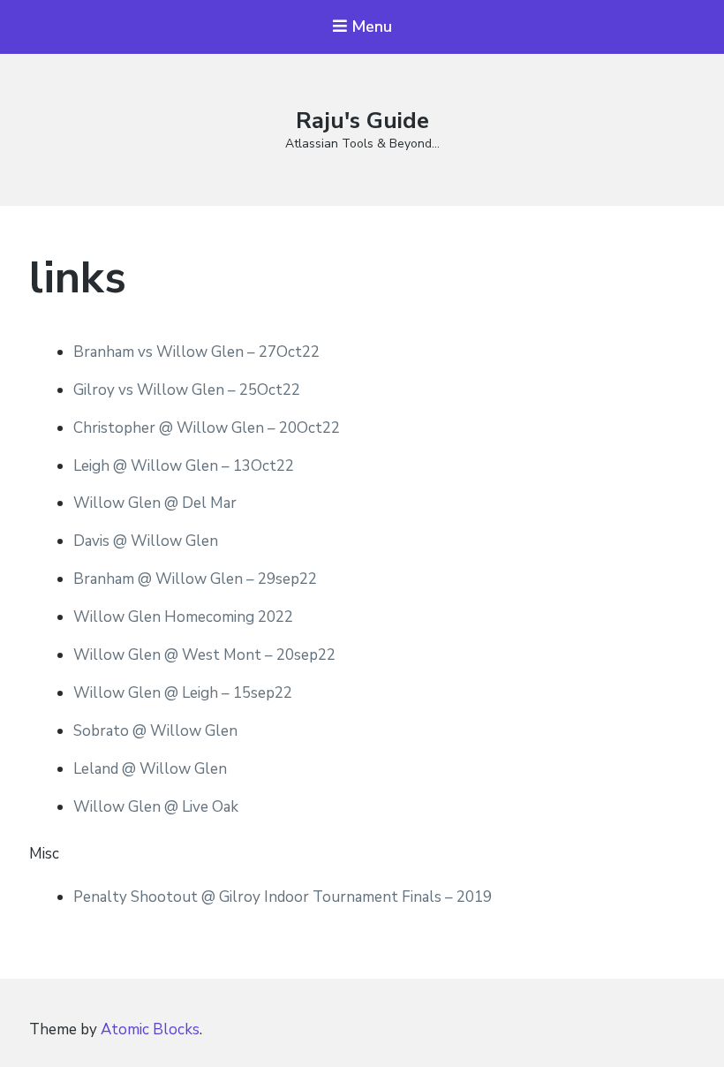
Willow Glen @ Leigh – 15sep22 (182, 693)
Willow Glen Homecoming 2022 (183, 617)
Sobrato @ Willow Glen (155, 731)
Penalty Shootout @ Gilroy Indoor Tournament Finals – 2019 (282, 897)
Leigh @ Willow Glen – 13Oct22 (183, 466)
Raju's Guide (362, 120)
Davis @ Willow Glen (145, 541)
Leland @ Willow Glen (150, 769)
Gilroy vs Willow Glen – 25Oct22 (186, 390)
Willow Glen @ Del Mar (155, 503)
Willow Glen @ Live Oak (155, 807)
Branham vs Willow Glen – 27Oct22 (196, 352)
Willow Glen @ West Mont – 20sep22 (204, 655)
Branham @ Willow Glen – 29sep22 (195, 579)
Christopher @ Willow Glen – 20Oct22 (206, 428)
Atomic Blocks (150, 1029)
